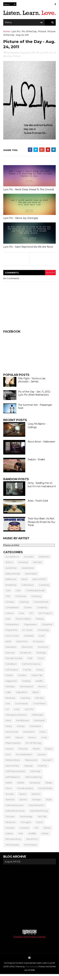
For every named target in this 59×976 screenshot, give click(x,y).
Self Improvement (15, 771)
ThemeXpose (31, 966)
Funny (40, 669)
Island (35, 692)
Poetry (48, 748)
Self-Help (35, 771)
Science (42, 765)
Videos (9, 833)
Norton (32, 737)
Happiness (11, 681)
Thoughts (26, 822)
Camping (44, 585)
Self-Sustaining (33, 777)
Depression (30, 624)
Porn (8, 754)
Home (6, 31)
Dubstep (28, 635)
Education (11, 647)
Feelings (41, 652)
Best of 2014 (39, 579)
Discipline (47, 624)
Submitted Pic (36, 805)
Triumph (10, 827)
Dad (8, 618)
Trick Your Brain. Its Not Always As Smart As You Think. (41, 522)
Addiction (44, 556)
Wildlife (32, 833)
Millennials (37, 714)
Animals (37, 562)
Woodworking (13, 839)
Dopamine (11, 630)
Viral (20, 833)
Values (47, 827)
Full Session (12, 669)
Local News (39, 703)
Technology (26, 816)
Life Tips (39, 698)
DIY (31, 613)
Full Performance (31, 664)
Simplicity (35, 782)
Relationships (13, 760)
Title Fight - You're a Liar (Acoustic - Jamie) (31, 380)
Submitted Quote (15, 810)
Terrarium (11, 822)
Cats (18, 590)
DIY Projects (45, 613)
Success (10, 816)
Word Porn (32, 839)
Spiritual (10, 799)
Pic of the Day (29, 31)
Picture (42, 31)
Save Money (12, 765)
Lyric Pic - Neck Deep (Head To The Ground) (28, 189)
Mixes (9, 726)
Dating (39, 618)
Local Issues (21, 703)
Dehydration (12, 624)
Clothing (23, 602)
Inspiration (21, 692)
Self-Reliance (13, 777)
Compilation (12, 607)
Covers (28, 607)
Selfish (20, 782)
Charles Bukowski (35, 590)
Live (8, 703)
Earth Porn (22, 641)
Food (41, 658)
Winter (45, 833)
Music (43, 731)
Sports (23, 799)
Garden (22, 675)
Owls (44, 737)
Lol (7, 709)
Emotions (43, 647)
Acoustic (28, 556)
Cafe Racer (28, 585)
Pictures (23, 748)
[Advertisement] (29, 897)
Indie (8, 692)
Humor (42, 686)
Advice (9, 562)
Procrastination (24, 754)
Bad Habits (31, 573)
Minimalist (39, 720)
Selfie (9, 782)
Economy (38, 641)
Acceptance (12, 556)
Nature (19, 737)
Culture (9, 613)
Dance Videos (23, 618)
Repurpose (31, 760)
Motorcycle (12, 731)
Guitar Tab (36, 675)
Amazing (23, 562)
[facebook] (55, 4)
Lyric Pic (16, 31)
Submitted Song (39, 810)
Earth (8, 641)
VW (36, 827)
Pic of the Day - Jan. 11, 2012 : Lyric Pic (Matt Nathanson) (34, 393)
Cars (8, 590)
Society (10, 794)
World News (30, 844)
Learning (25, 698)
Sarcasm (47, 760)
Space (22, 794)
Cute (21, 613)
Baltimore (11, 579)
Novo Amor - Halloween (41, 441)
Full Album (11, 664)
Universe (24, 827)
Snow (9, 788)
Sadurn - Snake (36, 459)
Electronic (27, 647)
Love (16, 709)
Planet (36, 748)
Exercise (10, 652)
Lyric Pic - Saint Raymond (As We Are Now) (28, 246)
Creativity (42, 607)
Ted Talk (42, 816)
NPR (8, 737)
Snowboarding (25, 788)
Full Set (27, 669)
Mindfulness (22, 720)
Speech (36, 794)
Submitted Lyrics (14, 805)
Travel (39, 822)
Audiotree (11, 568)
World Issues (12, 844)
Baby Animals (13, 573)
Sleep (48, 782)
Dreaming (43, 630)
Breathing (11, 585)
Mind (8, 720)
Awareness (27, 568)
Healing (26, 681)
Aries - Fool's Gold (38, 500)
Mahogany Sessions (16, 714)
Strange (36, 799)
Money (20, 726)
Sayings (28, 765)
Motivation (35, 726)
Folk (30, 658)
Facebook (25, 652)
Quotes (42, 754)
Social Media (45, 788)
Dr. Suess (27, 630)
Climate (10, 602)
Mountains (28, 731)
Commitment (41, 602)
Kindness (10, 698)
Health (39, 681)
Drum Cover (12, 635)
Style (48, 799)
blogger (50, 272)
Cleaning (36, 596)
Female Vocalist (14, 658)
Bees (24, 579)
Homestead (26, 686)
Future (9, 675)
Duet (41, 635)
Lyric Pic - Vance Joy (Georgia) (20, 218)
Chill (8, 596)
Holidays (10, 686)
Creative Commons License (29, 936)
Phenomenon (13, 743)
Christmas (20, 596)
